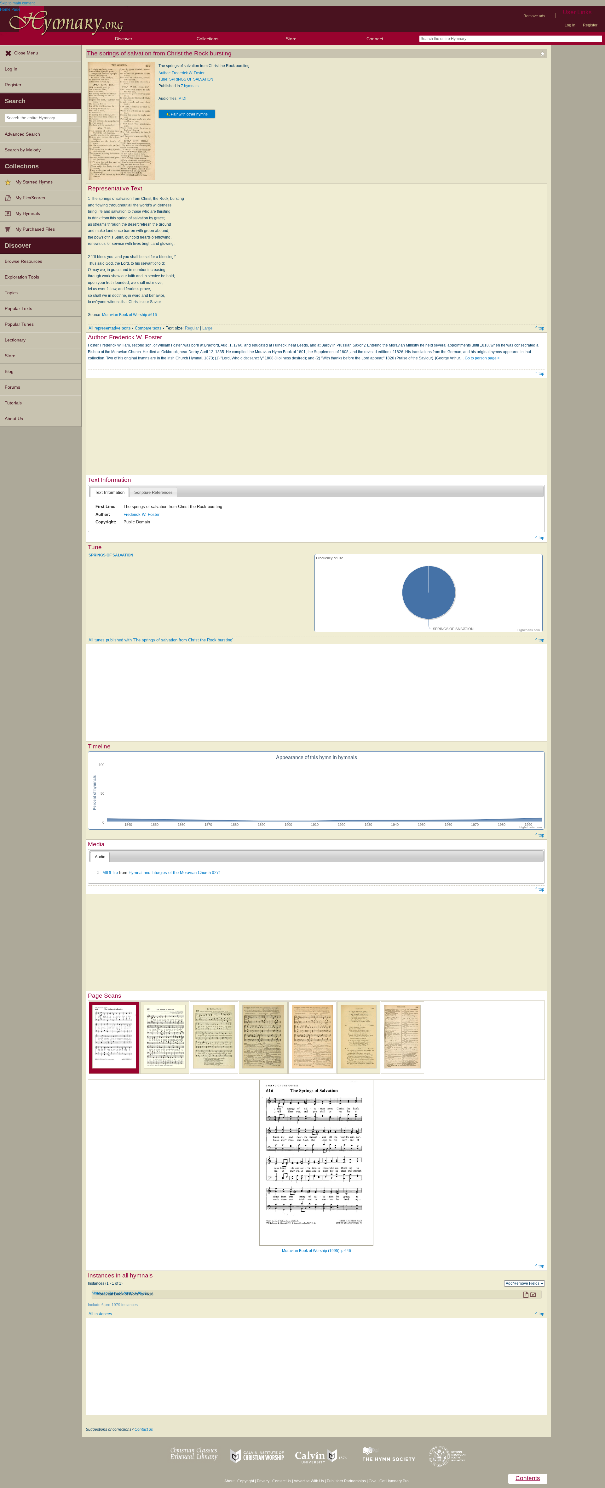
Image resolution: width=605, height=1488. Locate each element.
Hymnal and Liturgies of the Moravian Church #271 (175, 872)
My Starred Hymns (34, 182)
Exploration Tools (22, 277)
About (229, 1481)
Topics (11, 292)
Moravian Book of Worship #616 (129, 315)
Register (590, 25)
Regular (192, 328)
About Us (14, 418)
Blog (9, 371)
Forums (12, 387)
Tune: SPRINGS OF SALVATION (185, 79)
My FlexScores (30, 197)
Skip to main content (17, 3)
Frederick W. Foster (141, 514)
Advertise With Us (309, 1481)
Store (291, 38)
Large (207, 328)
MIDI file (110, 872)
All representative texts (110, 328)
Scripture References (153, 492)
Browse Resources (23, 261)
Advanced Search (22, 134)
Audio (100, 856)
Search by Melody (23, 150)
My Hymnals (27, 213)
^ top (539, 328)
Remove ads (534, 16)
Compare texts (148, 328)
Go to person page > (482, 358)
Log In (11, 69)
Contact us (144, 1429)
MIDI (182, 98)
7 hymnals (190, 86)
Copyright (245, 1481)
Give (373, 1481)
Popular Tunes (19, 324)
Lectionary (15, 340)
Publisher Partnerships (346, 1481)
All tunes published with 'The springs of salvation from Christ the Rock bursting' (161, 640)
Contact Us (281, 1481)
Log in (570, 25)
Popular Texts (18, 308)
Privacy (263, 1481)
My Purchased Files (35, 229)
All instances (100, 1313)
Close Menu (26, 53)
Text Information (109, 492)
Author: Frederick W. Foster (181, 73)
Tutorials (13, 403)
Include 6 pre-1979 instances (113, 1305)
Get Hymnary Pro (394, 1481)
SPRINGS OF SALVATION (111, 555)
